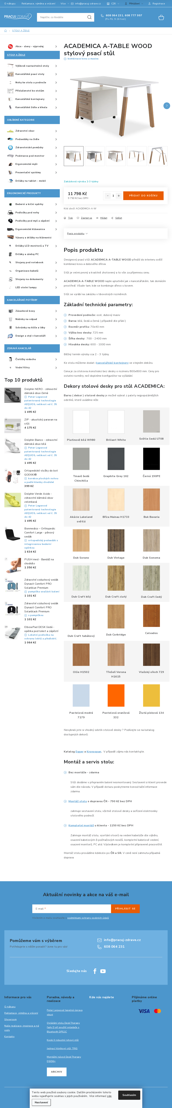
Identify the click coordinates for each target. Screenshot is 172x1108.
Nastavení (41, 1102)
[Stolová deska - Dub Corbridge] (116, 616)
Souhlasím (129, 1095)
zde (109, 1096)
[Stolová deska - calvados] (151, 615)
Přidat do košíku (143, 195)
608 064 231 (114, 15)
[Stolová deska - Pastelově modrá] (81, 695)
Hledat (89, 17)
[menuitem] (32, 46)
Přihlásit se (125, 908)
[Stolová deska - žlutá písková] (151, 695)
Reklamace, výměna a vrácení (38, 3)
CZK (113, 3)
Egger (80, 751)
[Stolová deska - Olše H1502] (81, 654)
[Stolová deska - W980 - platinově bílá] (81, 422)
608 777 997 (133, 15)
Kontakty (9, 1036)
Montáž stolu (78, 801)
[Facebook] (95, 971)
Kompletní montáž (81, 825)
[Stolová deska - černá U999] (151, 459)
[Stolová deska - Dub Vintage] (116, 540)
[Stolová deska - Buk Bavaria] (151, 499)
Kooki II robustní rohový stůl (63, 1040)
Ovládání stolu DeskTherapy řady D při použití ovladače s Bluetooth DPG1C (63, 1027)
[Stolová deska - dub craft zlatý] (116, 578)
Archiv (56, 1071)
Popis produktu (75, 233)
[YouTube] (103, 971)
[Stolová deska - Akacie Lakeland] (81, 499)
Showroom (10, 1019)
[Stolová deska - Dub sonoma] (151, 540)
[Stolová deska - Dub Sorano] (81, 540)
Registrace (159, 3)
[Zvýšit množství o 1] (119, 196)
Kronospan (94, 751)
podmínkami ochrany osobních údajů (88, 918)
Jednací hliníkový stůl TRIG (62, 1048)
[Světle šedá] (151, 421)
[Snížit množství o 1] (108, 196)
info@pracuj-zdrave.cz (88, 3)
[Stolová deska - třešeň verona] (116, 654)
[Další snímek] (166, 105)
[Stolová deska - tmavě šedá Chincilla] (81, 459)
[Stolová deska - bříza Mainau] (116, 499)
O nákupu (9, 3)
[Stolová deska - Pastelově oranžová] (116, 695)
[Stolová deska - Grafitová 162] (116, 459)
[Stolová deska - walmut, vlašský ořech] (151, 654)
